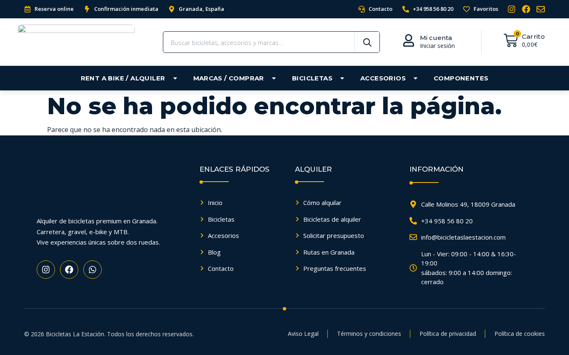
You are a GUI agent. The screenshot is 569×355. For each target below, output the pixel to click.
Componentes (461, 78)
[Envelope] (541, 9)
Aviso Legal (303, 334)
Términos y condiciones (369, 334)
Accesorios (383, 78)
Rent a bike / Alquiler (123, 78)
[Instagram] (511, 9)
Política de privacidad (447, 334)
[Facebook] (526, 9)
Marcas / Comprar (228, 78)
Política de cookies (519, 334)
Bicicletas (312, 78)
